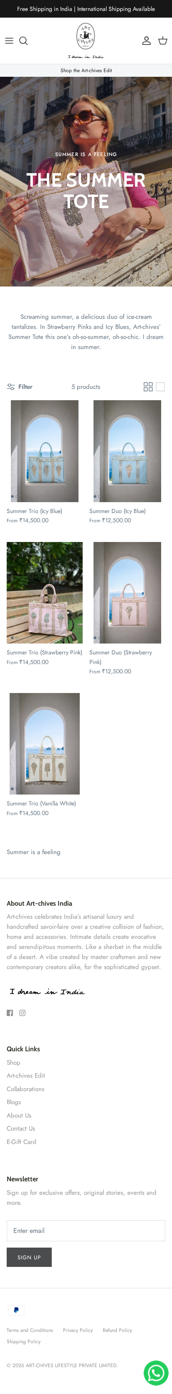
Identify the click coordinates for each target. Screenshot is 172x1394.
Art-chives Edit (26, 1075)
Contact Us (21, 1128)
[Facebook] (10, 1013)
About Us (19, 1115)
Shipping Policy (23, 1341)
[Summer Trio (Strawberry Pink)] (45, 593)
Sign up (29, 1257)
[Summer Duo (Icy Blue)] (127, 451)
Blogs (14, 1102)
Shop (13, 1062)
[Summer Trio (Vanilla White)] (45, 744)
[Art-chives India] (86, 41)
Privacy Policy (78, 1330)
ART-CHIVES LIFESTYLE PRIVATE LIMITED (71, 1365)
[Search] (27, 40)
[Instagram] (22, 1013)
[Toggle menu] (9, 40)
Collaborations (25, 1089)
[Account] (144, 40)
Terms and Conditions (30, 1330)
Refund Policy (117, 1330)
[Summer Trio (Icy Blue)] (45, 451)
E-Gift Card (21, 1141)
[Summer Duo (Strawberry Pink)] (127, 593)
